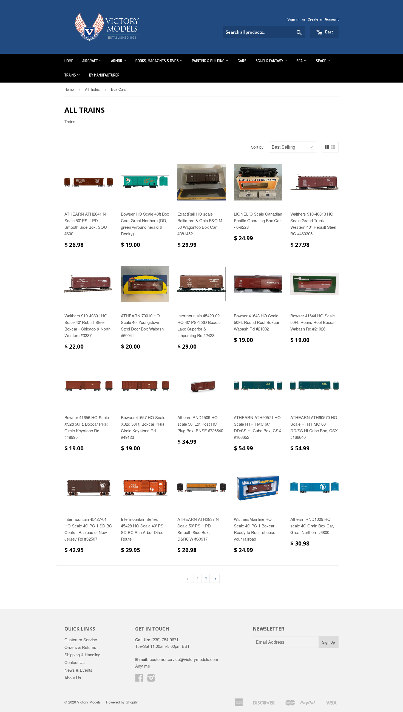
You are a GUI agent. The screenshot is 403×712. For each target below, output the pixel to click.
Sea (299, 60)
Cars (242, 60)
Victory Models (89, 702)
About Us (72, 677)
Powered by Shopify (122, 702)
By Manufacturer (104, 75)
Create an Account (323, 19)
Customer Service (80, 639)
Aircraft (90, 60)
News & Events (78, 670)
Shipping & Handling (82, 654)
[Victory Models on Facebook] (139, 679)
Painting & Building (208, 60)
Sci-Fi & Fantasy (270, 60)
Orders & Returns (80, 647)
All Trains (92, 89)
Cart (328, 32)
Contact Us (74, 662)
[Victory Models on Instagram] (151, 679)
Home (68, 60)
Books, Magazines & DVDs (157, 60)
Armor (117, 60)
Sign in (293, 19)
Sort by (257, 147)
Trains (70, 75)
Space (321, 60)
